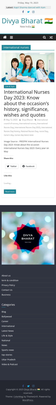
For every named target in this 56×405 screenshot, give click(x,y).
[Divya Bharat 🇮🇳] (5, 37)
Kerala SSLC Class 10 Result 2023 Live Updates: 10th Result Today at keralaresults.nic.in (31, 8)
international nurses (27, 123)
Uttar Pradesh (9, 359)
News (4, 345)
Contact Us (7, 289)
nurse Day (43, 131)
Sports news (8, 350)
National (6, 340)
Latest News (8, 330)
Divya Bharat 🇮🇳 (27, 20)
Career (5, 321)
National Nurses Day (29, 131)
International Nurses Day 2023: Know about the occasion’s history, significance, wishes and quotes (27, 103)
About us (6, 275)
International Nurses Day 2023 (27, 127)
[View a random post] (51, 37)
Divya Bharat (27, 119)
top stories (7, 354)
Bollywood (7, 316)
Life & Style (10, 86)
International (8, 326)
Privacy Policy (8, 285)
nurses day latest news (24, 135)
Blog (4, 311)
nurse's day (8, 135)
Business (6, 294)
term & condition (10, 280)
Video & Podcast (10, 364)
